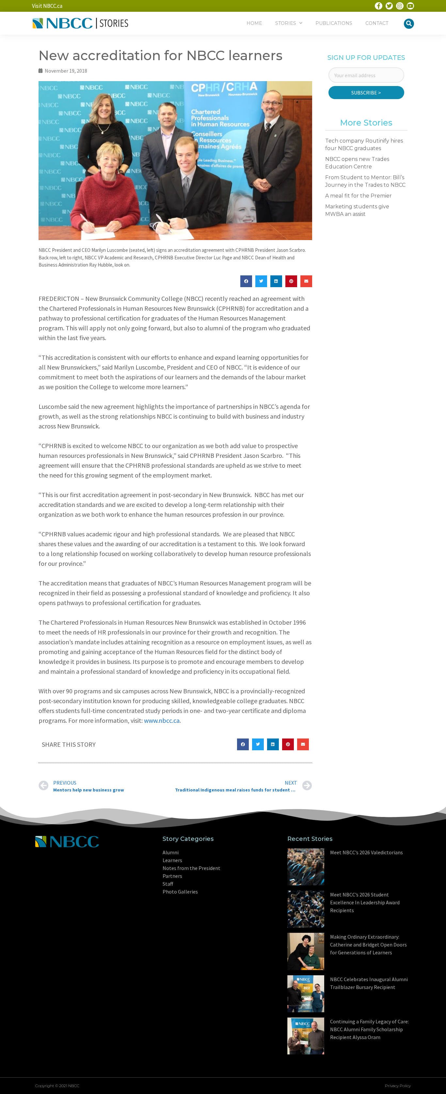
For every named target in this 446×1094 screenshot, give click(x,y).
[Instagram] (399, 5)
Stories (285, 23)
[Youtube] (410, 5)
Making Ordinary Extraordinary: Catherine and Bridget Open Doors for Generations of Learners (368, 944)
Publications (333, 23)
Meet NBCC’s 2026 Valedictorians (366, 852)
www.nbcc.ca (162, 720)
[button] (409, 24)
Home (254, 23)
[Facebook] (378, 5)
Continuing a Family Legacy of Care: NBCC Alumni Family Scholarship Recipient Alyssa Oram (369, 1029)
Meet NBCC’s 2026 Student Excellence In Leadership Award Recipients (365, 902)
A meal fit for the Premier (358, 196)
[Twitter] (389, 5)
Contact (376, 23)
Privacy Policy (398, 1085)
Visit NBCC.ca (47, 5)
